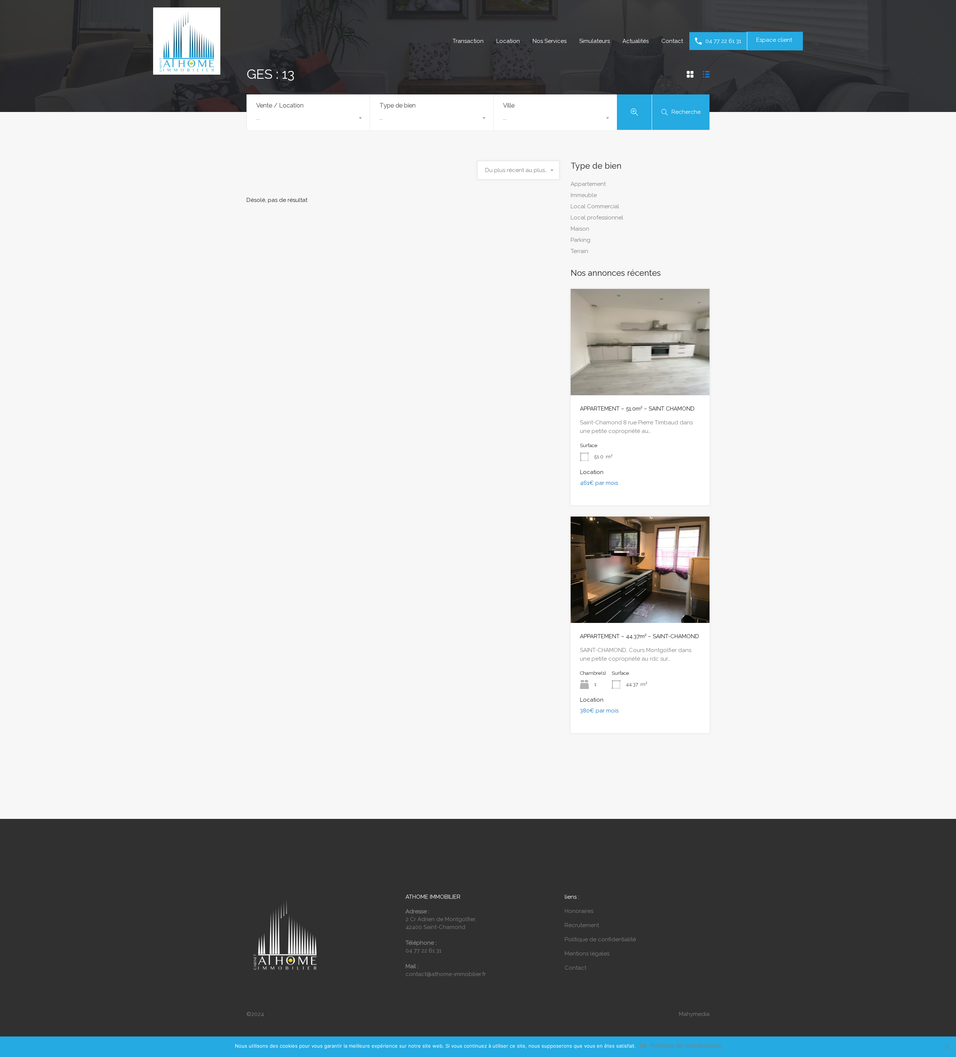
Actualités (636, 41)
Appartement (588, 184)
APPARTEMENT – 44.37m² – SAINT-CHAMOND (639, 636)
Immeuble (584, 195)
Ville (509, 105)
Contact (672, 41)
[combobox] (308, 118)
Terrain (579, 251)
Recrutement (582, 925)
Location (508, 41)
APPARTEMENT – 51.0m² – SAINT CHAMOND (637, 408)
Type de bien (397, 105)
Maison (580, 228)
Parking (580, 240)
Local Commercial (595, 206)
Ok (643, 1045)
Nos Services (550, 41)
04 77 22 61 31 (723, 41)
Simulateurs (594, 41)
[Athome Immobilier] (186, 71)
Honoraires (579, 911)
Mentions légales (587, 953)
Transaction (468, 41)
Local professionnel (597, 217)
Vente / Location (280, 105)
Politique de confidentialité (600, 939)
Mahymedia (694, 1014)
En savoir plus (640, 374)
